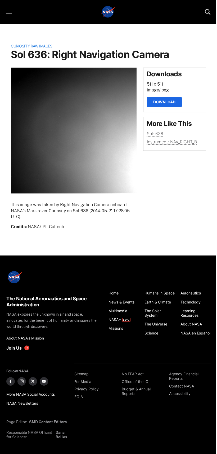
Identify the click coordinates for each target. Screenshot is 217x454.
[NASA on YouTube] (44, 381)
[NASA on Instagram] (21, 381)
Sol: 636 (155, 133)
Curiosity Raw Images (31, 46)
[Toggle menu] (8, 12)
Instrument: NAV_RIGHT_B (172, 141)
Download (164, 102)
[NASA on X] (33, 381)
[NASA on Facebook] (10, 381)
